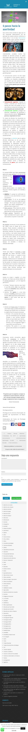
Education (5, 566)
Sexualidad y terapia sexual (9, 634)
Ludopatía (5, 600)
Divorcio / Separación (8, 560)
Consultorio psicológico (8, 543)
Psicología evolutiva (7, 619)
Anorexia (5, 522)
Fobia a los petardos (7, 581)
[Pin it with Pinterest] (19, 424)
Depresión (5, 551)
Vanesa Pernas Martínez (15, 433)
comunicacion (6, 438)
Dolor (4, 562)
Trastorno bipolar (7, 649)
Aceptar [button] (22, 728)
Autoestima (5, 530)
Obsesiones (5, 613)
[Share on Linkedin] (23, 424)
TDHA (4, 641)
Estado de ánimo (7, 568)
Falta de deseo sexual (8, 575)
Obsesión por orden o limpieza (10, 611)
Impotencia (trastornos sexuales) (10, 592)
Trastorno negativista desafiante (10, 696)
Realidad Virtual (6, 630)
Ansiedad (5, 526)
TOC (4, 647)
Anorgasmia (6, 524)
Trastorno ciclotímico (8, 651)
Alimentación (6, 520)
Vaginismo (5, 662)
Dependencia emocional (8, 549)
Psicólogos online (7, 628)
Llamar (6, 498)
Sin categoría (6, 636)
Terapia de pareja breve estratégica (11, 645)
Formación (5, 585)
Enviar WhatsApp (16, 498)
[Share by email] (4, 428)
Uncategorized (6, 660)
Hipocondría (6, 590)
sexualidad (5, 632)
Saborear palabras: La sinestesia (13, 446)
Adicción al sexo (6, 513)
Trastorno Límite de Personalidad (10, 653)
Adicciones (5, 517)
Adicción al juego (7, 511)
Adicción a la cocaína (7, 505)
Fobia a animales (7, 577)
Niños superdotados (7, 604)
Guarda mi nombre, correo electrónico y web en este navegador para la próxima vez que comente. (14, 480)
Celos (4, 534)
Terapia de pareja (7, 643)
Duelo (4, 564)
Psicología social (7, 626)
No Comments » (13, 443)
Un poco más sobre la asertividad (14, 449)
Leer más (14, 730)
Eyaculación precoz (7, 573)
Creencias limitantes (7, 545)
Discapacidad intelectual (8, 553)
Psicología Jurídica (7, 624)
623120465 (9, 703)
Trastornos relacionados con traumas (11, 655)
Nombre (3, 471)
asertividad (22, 436)
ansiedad (14, 138)
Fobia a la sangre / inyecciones (10, 579)
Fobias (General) (6, 583)
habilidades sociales (8, 440)
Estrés (4, 570)
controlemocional (20, 438)
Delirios (5, 547)
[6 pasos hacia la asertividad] (14, 94)
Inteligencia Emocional (8, 596)
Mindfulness (6, 602)
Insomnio (5, 594)
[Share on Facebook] (12, 424)
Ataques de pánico (7, 528)
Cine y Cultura (6, 539)
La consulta (5, 598)
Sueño (4, 638)
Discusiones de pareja (8, 556)
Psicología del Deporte (8, 617)
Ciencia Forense (6, 537)
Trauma (5, 658)
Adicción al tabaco (7, 515)
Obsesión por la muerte (8, 609)
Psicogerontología (7, 615)
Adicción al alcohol (7, 509)
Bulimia (5, 532)
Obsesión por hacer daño (8, 607)
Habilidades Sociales (7, 587)
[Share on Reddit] (16, 424)
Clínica (4, 541)
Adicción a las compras (8, 507)
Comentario (4, 458)
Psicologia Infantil (7, 621)
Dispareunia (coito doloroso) (9, 558)
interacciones (21, 38)
